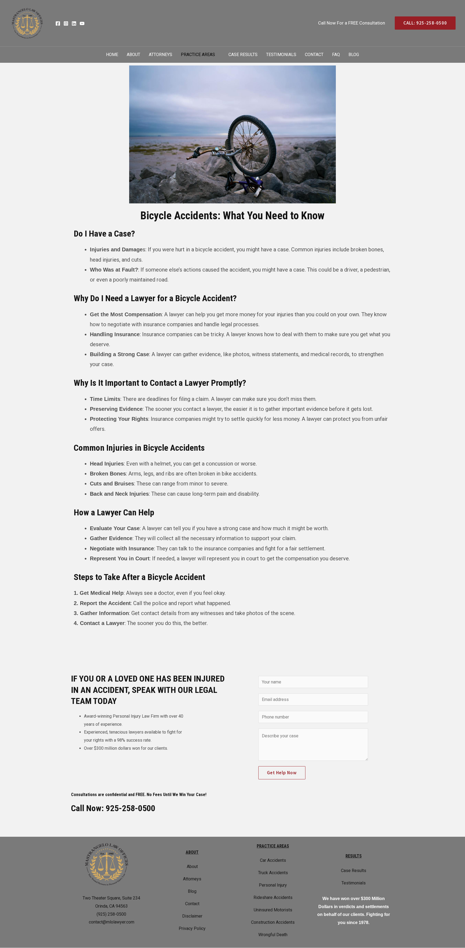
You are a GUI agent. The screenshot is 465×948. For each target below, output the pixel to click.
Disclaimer (192, 916)
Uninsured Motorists (273, 909)
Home (112, 54)
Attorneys (160, 54)
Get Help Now (282, 773)
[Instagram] (66, 23)
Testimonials (281, 54)
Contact (314, 54)
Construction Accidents (273, 922)
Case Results (243, 54)
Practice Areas (198, 54)
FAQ (336, 54)
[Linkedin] (74, 23)
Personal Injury (273, 885)
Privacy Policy (192, 928)
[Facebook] (57, 23)
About (133, 54)
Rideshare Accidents (273, 897)
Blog (353, 54)
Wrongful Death (272, 934)
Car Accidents (273, 860)
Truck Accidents (273, 872)
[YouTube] (82, 23)
